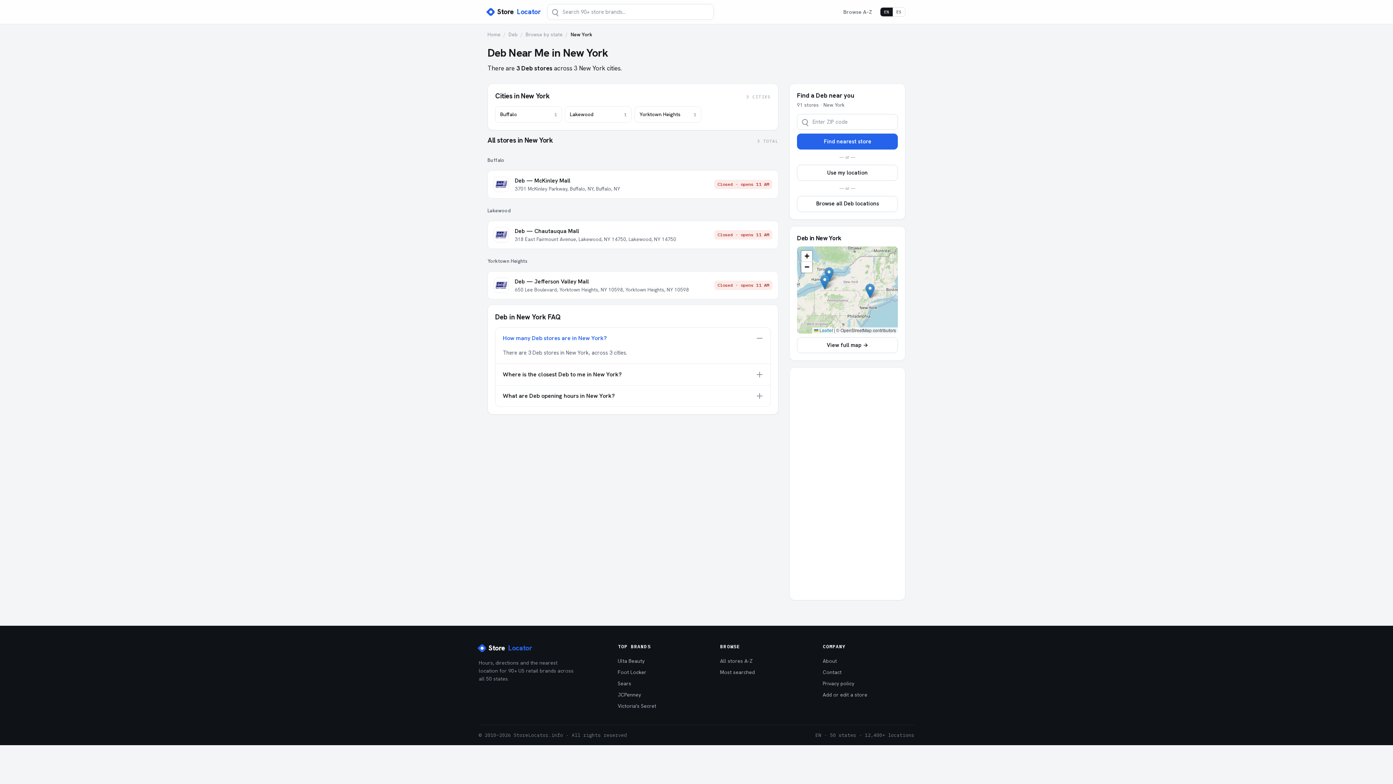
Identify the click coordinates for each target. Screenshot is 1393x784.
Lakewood (598, 114)
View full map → (847, 345)
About (830, 661)
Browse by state (544, 34)
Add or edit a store (845, 694)
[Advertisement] (847, 484)
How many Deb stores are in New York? (555, 338)
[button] (824, 282)
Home (494, 34)
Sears (624, 683)
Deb (513, 34)
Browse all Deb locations (847, 203)
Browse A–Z (857, 11)
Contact (832, 672)
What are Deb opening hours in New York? (559, 396)
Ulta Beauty (631, 661)
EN (886, 12)
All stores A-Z (736, 661)
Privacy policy (838, 683)
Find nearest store (847, 141)
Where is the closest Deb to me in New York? (562, 374)
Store (519, 11)
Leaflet (825, 330)
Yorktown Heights (668, 114)
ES (898, 12)
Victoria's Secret (637, 706)
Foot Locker (632, 672)
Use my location (847, 172)
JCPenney (629, 694)
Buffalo (528, 114)
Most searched (737, 672)
